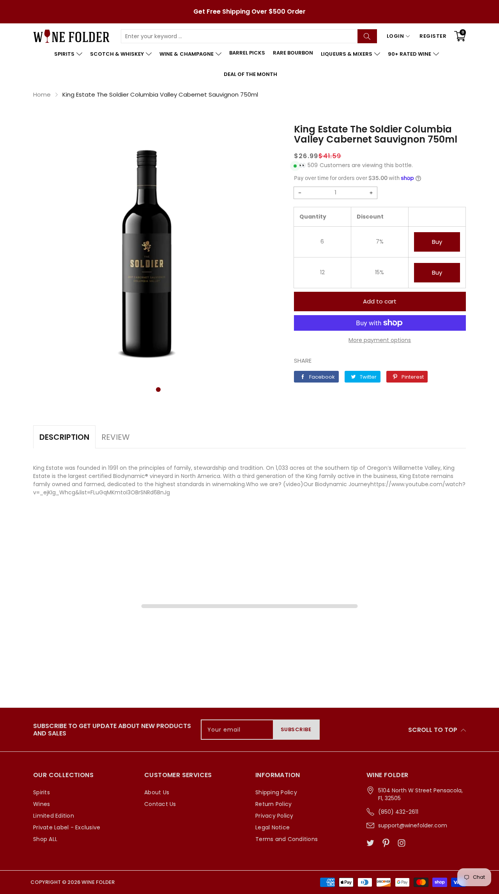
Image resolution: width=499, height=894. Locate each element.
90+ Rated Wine (409, 54)
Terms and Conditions (286, 839)
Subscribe (296, 729)
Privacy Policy (274, 816)
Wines (41, 804)
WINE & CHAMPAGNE (186, 54)
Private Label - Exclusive (66, 827)
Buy (437, 242)
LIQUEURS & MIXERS (346, 54)
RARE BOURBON (293, 52)
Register (432, 36)
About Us (156, 792)
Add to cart (379, 301)
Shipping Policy (276, 792)
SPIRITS (64, 54)
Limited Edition (53, 816)
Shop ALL (45, 839)
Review (115, 437)
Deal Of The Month (250, 74)
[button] (158, 389)
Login (395, 36)
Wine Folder (98, 882)
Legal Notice (272, 827)
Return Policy (273, 804)
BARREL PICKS (247, 52)
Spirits (41, 792)
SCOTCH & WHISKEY (117, 54)
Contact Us (160, 804)
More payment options (380, 340)
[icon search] (367, 36)
